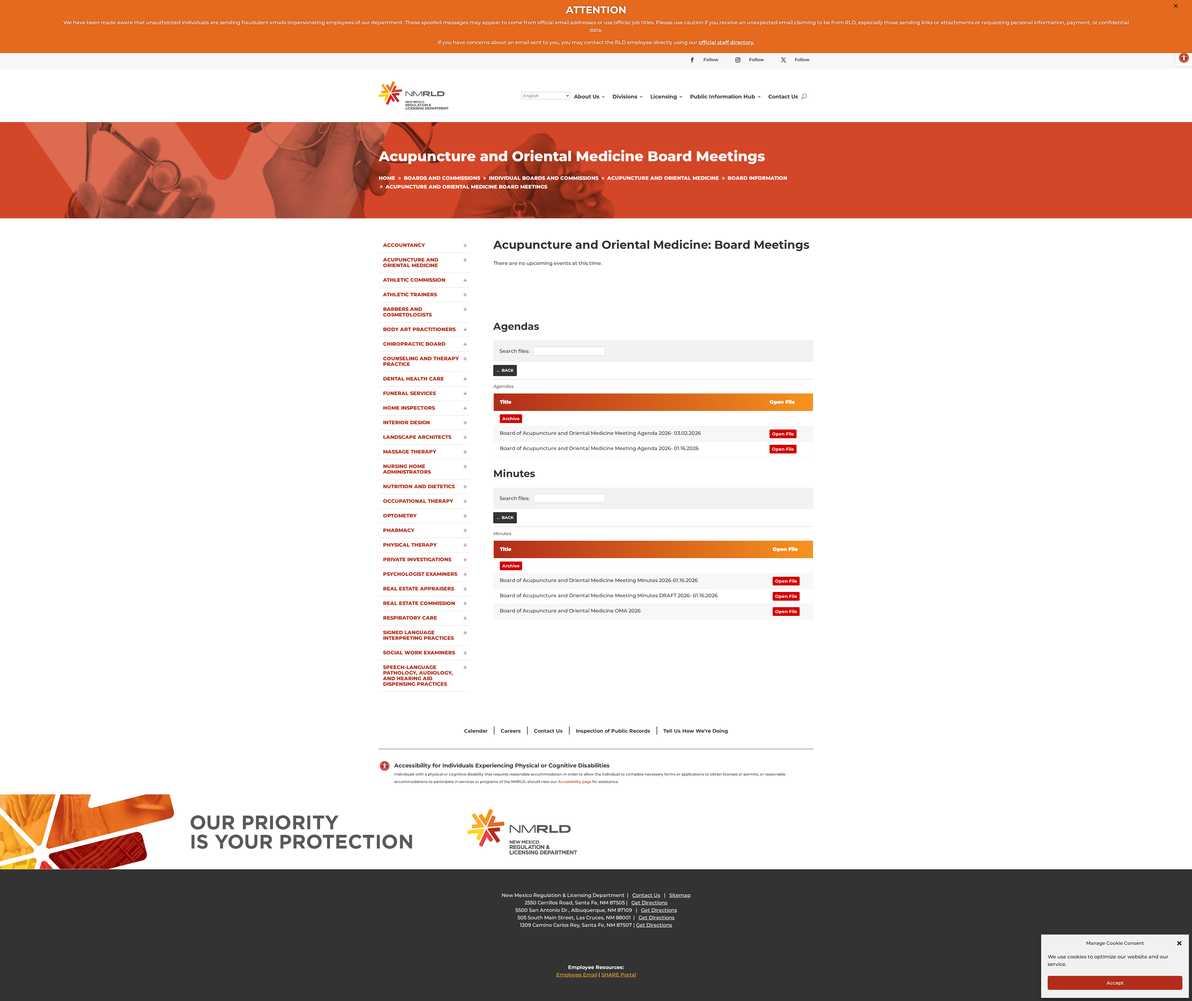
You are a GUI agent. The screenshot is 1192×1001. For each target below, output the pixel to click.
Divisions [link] (624, 96)
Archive (511, 418)
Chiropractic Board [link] (414, 344)
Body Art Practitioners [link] (419, 329)
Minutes (502, 533)
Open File (783, 434)
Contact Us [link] (783, 96)
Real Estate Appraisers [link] (418, 589)
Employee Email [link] (576, 975)
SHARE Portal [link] (618, 975)
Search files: (515, 351)
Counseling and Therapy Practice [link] (421, 361)
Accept (1115, 983)
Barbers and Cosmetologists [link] (407, 312)
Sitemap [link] (680, 895)
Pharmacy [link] (398, 530)
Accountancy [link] (404, 245)
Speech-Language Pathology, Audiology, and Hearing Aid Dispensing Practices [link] (418, 675)
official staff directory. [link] (726, 42)
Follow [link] (710, 59)
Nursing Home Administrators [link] (407, 469)
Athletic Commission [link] (414, 280)
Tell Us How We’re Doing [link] (695, 731)
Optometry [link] (400, 516)
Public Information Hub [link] (722, 96)
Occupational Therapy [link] (418, 501)
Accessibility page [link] (574, 781)
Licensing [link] (663, 96)
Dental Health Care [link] (413, 379)
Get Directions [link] (649, 903)
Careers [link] (511, 731)
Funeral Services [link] (409, 393)
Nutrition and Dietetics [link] (419, 486)
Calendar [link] (476, 731)
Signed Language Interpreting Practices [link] (418, 635)
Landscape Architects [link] (417, 437)
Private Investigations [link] (417, 559)
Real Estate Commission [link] (419, 603)
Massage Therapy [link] (409, 452)
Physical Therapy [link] (410, 545)
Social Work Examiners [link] (419, 653)
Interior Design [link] (406, 422)
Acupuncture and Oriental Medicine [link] (410, 262)
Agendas (503, 386)
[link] (1184, 58)
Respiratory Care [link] (410, 618)
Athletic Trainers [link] (410, 295)
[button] (1179, 943)
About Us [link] (586, 96)
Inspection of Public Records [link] (613, 731)
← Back (505, 370)
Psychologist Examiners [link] (420, 574)
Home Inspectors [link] (409, 408)
